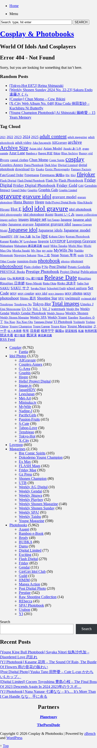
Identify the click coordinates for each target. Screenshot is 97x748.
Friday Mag (27, 470)
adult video (23, 142)
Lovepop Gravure (81, 241)
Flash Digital (8, 180)
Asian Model (52, 148)
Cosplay (15, 347)
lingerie (43, 241)
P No (45, 267)
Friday (23, 563)
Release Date (60, 277)
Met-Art (25, 398)
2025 (35, 137)
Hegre (39, 202)
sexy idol (41, 293)
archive (75, 142)
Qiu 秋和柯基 (16, 278)
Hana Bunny (23, 202)
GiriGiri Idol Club (32, 572)
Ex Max (25, 462)
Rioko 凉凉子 (66, 283)
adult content (53, 136)
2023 (18, 137)
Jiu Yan (36, 236)
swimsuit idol (88, 298)
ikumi (49, 214)
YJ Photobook (62, 322)
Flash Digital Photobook (31, 180)
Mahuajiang (6, 246)
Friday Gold (67, 185)
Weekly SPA (38, 317)
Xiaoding (73, 317)
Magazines (17, 449)
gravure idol (36, 196)
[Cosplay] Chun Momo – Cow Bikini (37, 99)
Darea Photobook (34, 165)
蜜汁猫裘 (19, 335)
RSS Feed (7, 339)
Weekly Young (57, 317)
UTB (23, 483)
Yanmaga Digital (43, 322)
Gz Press (25, 474)
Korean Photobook (78, 236)
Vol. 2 (46, 309)
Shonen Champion (33, 479)
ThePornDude (48, 725)
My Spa (36, 250)
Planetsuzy (48, 717)
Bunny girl (86, 153)
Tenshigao (6, 304)
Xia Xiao (9, 322)
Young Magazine (79, 326)
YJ (21, 614)
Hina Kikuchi (84, 202)
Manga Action (29, 584)
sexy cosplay (26, 293)
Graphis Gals (48, 190)
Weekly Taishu (30, 517)
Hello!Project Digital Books (60, 202)
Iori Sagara (53, 219)
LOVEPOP (58, 241)
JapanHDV (6, 236)
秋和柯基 (91, 331)
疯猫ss (59, 331)
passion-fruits (27, 261)
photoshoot (11, 266)
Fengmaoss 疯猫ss (52, 175)
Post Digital (58, 267)
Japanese (66, 219)
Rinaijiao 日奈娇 (12, 283)
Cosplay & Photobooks (37, 34)
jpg (44, 236)
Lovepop (16, 445)
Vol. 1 (36, 309)
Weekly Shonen (76, 313)
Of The (89, 255)
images (23, 219)
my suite (47, 250)
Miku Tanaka (58, 246)
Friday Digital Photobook (34, 185)
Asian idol (35, 148)
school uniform (77, 288)
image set (38, 219)
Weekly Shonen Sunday (37, 508)
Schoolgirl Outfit (56, 288)
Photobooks (18, 525)
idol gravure (51, 208)
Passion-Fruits (29, 419)
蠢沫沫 (31, 335)
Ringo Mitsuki (34, 283)
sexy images (56, 293)
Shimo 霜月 (28, 298)
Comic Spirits (57, 160)
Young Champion (20, 326)
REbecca (25, 601)
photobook (49, 261)
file (67, 175)
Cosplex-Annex (11, 165)
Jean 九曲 (25, 236)
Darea (23, 546)
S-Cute (24, 424)
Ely (33, 169)
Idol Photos (17, 356)
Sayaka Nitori (38, 288)
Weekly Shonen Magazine (14, 317)
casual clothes (19, 160)
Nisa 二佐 (43, 255)
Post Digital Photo (32, 588)
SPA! (61, 298)
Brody (23, 538)
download (22, 169)
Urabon (24, 610)
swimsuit (72, 298)
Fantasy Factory (81, 169)
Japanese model (77, 230)
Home (14, 6)
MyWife (25, 407)
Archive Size (14, 148)
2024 (26, 137)
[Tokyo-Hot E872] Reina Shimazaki (36, 86)
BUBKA (25, 542)
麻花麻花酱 (45, 335)
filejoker (86, 174)
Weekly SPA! (29, 512)
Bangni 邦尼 (45, 153)
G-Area (24, 369)
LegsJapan (30, 241)
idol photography (11, 214)
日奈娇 (35, 331)
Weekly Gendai (30, 491)
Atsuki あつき (72, 148)
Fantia (23, 352)
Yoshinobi (79, 322)
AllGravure (59, 142)
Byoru (4, 160)
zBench (90, 734)
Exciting (25, 555)
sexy (13, 293)
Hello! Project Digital (35, 381)
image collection (86, 214)
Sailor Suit (83, 283)
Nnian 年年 (68, 255)
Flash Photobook (71, 180)
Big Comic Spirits (32, 453)
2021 (3, 137)
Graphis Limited (68, 190)
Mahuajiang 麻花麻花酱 (28, 246)
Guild (23, 576)
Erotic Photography (57, 169)
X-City (24, 440)
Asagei (24, 529)
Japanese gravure (21, 224)
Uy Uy (27, 309)
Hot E (16, 209)
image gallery (8, 219)
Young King (58, 326)
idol (27, 208)
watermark (58, 309)
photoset (77, 261)
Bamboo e (31, 153)
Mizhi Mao (75, 246)
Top (6, 746)
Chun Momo (38, 160)
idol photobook (80, 209)
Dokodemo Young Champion (41, 457)
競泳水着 (6, 335)
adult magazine (77, 137)
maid (46, 246)
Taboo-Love (28, 428)
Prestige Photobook (42, 271)
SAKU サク (20, 288)
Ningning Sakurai (25, 255)
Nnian (55, 255)
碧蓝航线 (71, 331)
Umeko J (86, 304)
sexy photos (73, 293)
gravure (10, 196)
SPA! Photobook (31, 605)
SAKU (5, 288)
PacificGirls (27, 415)
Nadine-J (25, 411)
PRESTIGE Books (12, 272)
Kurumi (4, 241)
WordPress (14, 738)
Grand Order (19, 190)
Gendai (24, 567)
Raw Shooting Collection (38, 597)
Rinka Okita (49, 283)
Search (5, 622)
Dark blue (50, 165)
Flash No (52, 180)
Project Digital (70, 272)
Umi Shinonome (10, 309)
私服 (81, 331)
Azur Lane (17, 153)
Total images (65, 303)
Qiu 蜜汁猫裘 (34, 278)
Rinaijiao (84, 278)
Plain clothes (32, 267)
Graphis (32, 190)
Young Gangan (41, 326)
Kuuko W (16, 241)
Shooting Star (47, 298)
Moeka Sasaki (21, 250)
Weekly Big (72, 309)
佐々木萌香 (15, 331)
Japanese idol (22, 230)
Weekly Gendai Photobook (28, 313)
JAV (16, 236)
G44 (81, 185)
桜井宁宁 (47, 331)
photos (65, 261)
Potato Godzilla (79, 267)
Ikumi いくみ (64, 214)
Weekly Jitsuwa (55, 313)
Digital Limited (68, 165)
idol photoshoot (33, 214)
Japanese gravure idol (53, 224)
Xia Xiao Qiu (24, 322)
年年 (26, 331)
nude (81, 255)
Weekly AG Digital (33, 487)
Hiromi (5, 209)
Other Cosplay (8, 261)
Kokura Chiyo (57, 236)
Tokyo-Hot (42, 304)
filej (73, 175)
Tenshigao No (23, 304)
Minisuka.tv (27, 402)
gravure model (64, 197)
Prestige (25, 593)
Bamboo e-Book (31, 533)
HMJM (24, 580)
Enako (40, 169)
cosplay (74, 159)
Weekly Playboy (31, 500)
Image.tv (25, 386)
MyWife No (63, 250)
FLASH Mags (29, 466)
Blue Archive (69, 153)
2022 (10, 137)
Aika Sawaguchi (41, 142)
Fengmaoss (31, 175)
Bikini (56, 153)
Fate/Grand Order (12, 175)
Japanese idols (50, 230)
